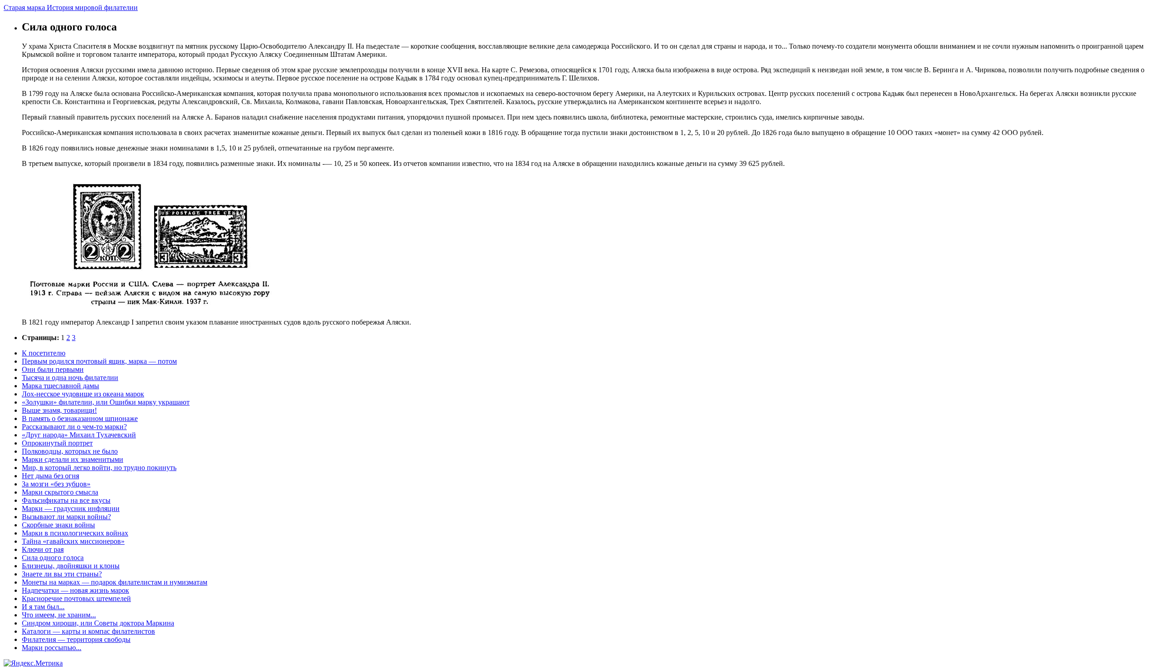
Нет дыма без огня (50, 476)
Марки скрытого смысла (60, 492)
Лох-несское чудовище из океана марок (83, 394)
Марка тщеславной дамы (60, 386)
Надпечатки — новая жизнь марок (75, 590)
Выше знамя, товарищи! (59, 410)
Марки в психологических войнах (75, 533)
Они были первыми (53, 369)
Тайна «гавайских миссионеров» (73, 541)
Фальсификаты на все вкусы (66, 500)
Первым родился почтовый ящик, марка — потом (99, 361)
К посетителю (43, 353)
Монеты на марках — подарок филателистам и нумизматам (114, 582)
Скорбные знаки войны (58, 525)
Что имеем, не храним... (59, 615)
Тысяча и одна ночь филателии (70, 377)
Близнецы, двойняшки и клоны (71, 566)
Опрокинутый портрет (57, 443)
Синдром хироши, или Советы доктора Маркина (98, 623)
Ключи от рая (43, 549)
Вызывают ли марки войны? (66, 517)
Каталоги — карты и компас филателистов (88, 631)
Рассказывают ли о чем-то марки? (74, 427)
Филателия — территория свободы (76, 639)
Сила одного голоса (53, 557)
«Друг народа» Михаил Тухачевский (79, 435)
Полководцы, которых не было (70, 451)
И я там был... (43, 607)
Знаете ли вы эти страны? (62, 574)
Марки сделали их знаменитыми (72, 459)
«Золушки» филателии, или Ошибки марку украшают (106, 402)
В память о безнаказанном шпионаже (80, 418)
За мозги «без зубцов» (56, 484)
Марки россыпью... (51, 647)
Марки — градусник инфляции (71, 508)
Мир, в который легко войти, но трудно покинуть (99, 467)
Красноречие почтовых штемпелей (76, 598)
